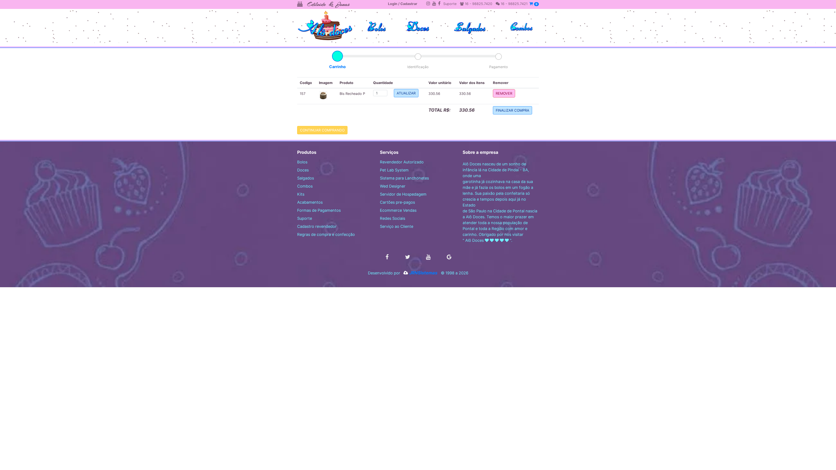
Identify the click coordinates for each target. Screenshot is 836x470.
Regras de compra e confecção (326, 234)
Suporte (450, 4)
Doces (303, 170)
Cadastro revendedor (317, 226)
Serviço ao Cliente (396, 226)
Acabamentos (310, 202)
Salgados (305, 178)
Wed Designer (392, 186)
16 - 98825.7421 (514, 4)
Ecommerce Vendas (398, 210)
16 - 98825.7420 (478, 4)
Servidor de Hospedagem (403, 194)
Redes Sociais (392, 218)
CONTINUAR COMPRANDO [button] (322, 130)
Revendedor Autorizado (402, 162)
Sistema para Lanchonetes (404, 178)
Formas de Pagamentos (319, 210)
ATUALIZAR (406, 93)
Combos (305, 186)
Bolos (302, 162)
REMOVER (504, 93)
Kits (300, 194)
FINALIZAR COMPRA (512, 110)
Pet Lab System (394, 170)
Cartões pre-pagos (397, 202)
